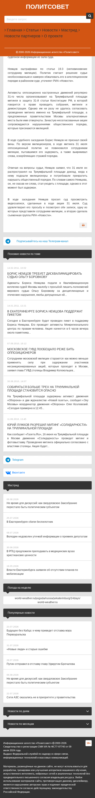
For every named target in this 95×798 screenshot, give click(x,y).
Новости (49, 30)
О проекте (53, 36)
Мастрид (68, 30)
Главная (14, 30)
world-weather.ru (48, 602)
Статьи (32, 30)
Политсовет (47, 6)
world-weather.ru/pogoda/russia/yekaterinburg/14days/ (47, 598)
